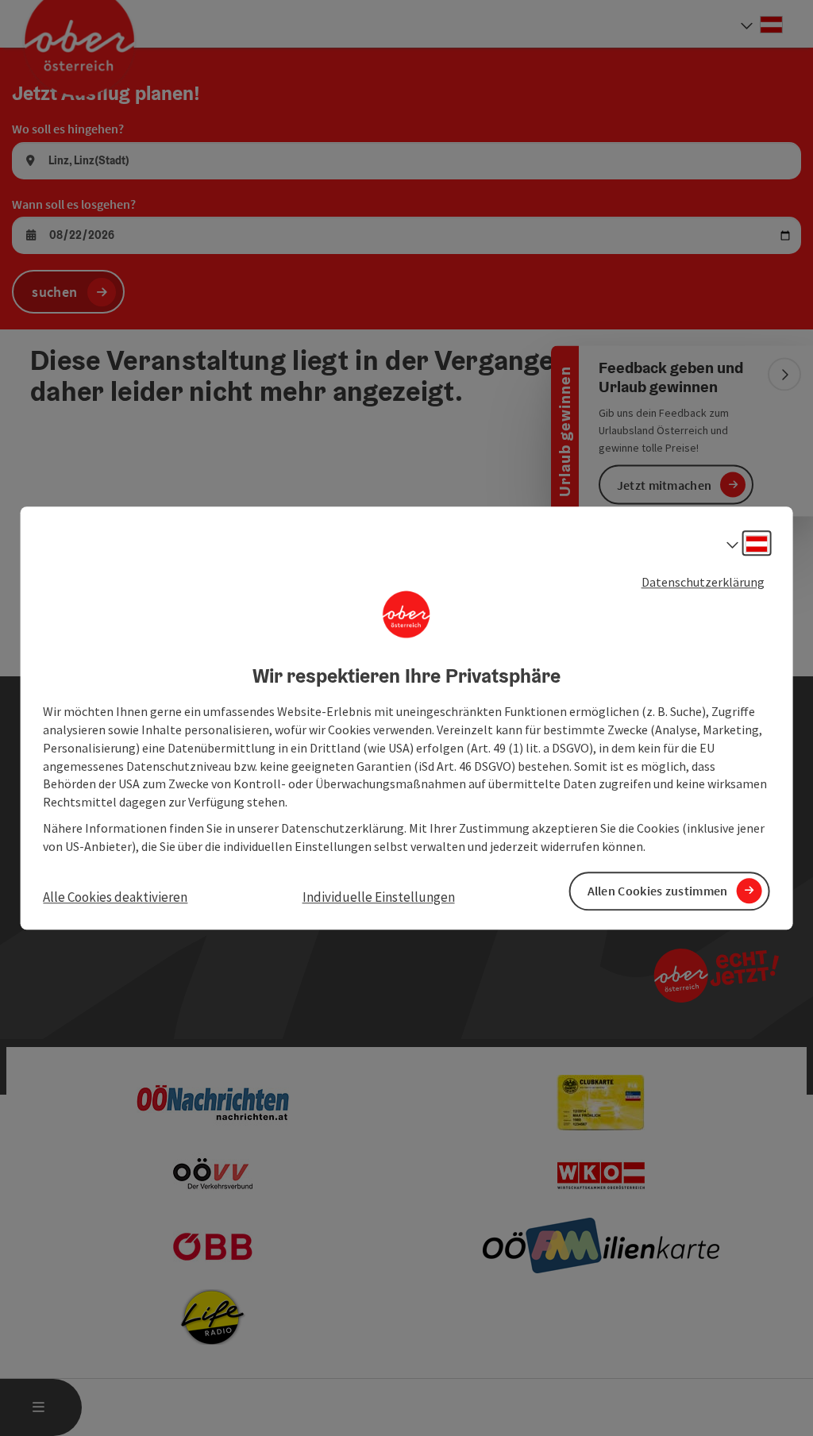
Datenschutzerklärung (703, 582)
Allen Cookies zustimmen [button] (658, 891)
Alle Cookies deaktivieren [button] (115, 897)
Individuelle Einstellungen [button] (378, 897)
